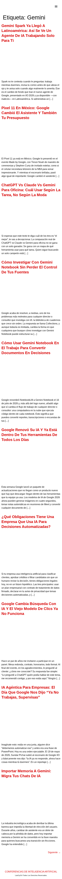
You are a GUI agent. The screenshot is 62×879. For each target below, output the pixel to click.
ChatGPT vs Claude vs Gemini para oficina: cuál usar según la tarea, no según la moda (30, 190)
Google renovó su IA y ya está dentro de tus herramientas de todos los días (29, 435)
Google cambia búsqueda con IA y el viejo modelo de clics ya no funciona (29, 609)
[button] (56, 6)
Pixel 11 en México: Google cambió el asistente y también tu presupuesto (29, 113)
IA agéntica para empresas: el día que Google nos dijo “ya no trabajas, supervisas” (30, 692)
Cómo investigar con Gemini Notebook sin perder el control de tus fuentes (29, 267)
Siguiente (54, 852)
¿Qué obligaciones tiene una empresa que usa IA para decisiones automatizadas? (27, 522)
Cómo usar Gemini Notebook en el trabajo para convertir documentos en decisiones (30, 348)
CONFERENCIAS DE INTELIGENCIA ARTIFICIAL (31, 871)
